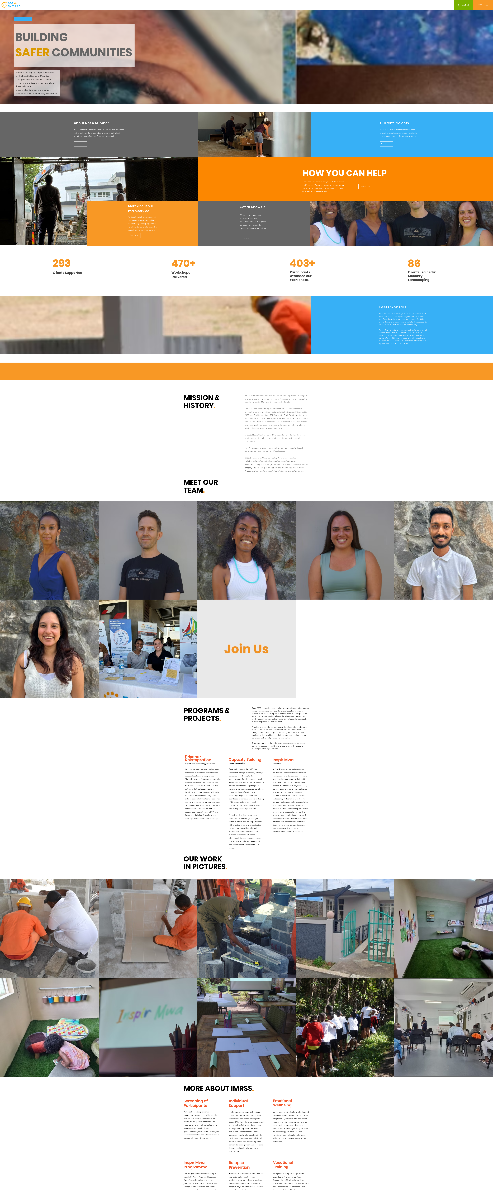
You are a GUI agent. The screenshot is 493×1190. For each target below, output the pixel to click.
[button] (480, 5)
